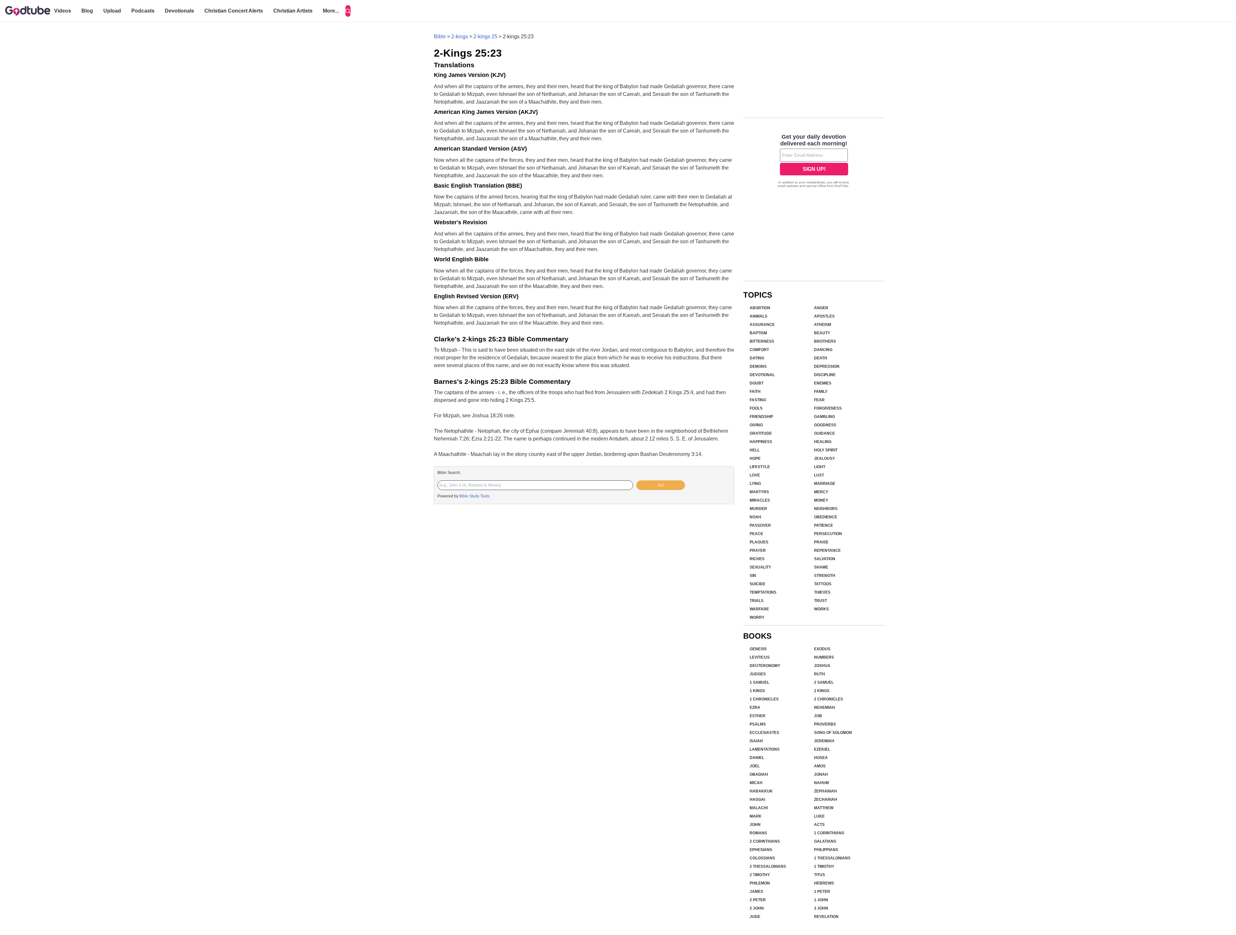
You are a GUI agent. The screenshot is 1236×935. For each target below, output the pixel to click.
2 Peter (758, 900)
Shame (821, 567)
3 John (821, 908)
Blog (87, 11)
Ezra (755, 707)
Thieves (822, 592)
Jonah (821, 774)
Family (821, 391)
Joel (755, 766)
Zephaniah (825, 791)
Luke (819, 816)
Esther (757, 716)
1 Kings (757, 691)
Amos (820, 766)
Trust (820, 600)
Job (818, 716)
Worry (757, 617)
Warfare (759, 609)
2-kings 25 (485, 36)
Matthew (823, 808)
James (756, 891)
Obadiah (759, 774)
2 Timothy (760, 875)
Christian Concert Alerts (233, 11)
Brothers (825, 341)
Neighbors (826, 508)
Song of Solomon (833, 732)
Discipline (825, 375)
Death (820, 358)
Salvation (824, 559)
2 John (757, 908)
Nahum (821, 783)
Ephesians (761, 849)
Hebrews (824, 883)
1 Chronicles (764, 699)
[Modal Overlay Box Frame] (814, 161)
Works (821, 609)
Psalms (758, 724)
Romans (758, 833)
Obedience (825, 517)
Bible (440, 36)
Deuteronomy (765, 665)
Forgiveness (828, 408)
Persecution (828, 534)
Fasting (758, 400)
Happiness (761, 442)
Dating (757, 358)
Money (821, 500)
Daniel (757, 757)
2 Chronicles (828, 699)
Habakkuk (761, 791)
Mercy (821, 492)
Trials (756, 600)
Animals (758, 316)
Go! (661, 485)
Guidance (824, 433)
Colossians (762, 858)
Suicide (757, 584)
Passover (760, 525)
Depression (826, 366)
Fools (756, 408)
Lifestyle (760, 467)
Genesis (758, 649)
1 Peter (822, 891)
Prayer (758, 550)
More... (331, 11)
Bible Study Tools (474, 496)
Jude (755, 916)
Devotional (762, 375)
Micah (756, 783)
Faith (755, 391)
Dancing (823, 349)
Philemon (760, 883)
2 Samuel (824, 682)
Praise (821, 542)
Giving (756, 425)
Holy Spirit (826, 450)
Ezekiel (822, 749)
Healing (822, 442)
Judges (758, 674)
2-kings (459, 36)
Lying (755, 483)
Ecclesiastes (764, 732)
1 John (821, 900)
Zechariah (825, 799)
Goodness (825, 425)
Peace (756, 534)
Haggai (757, 799)
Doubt (756, 383)
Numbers (824, 657)
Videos (62, 11)
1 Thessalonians (832, 858)
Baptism (758, 333)
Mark (756, 816)
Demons (758, 366)
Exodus (822, 649)
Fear (819, 400)
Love (755, 475)
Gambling (824, 416)
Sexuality (760, 567)
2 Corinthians (765, 841)
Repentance (827, 550)
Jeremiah (824, 741)
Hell (755, 450)
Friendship (761, 416)
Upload (112, 11)
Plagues (759, 542)
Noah (755, 517)
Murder (758, 508)
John (755, 824)
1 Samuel (759, 682)
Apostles (824, 316)
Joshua (822, 665)
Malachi (759, 808)
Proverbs (825, 724)
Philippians (826, 849)
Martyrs (759, 492)
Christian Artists (293, 11)
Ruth (819, 674)
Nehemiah (824, 707)
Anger (821, 308)
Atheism (822, 324)
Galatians (825, 841)
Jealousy (824, 458)
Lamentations (765, 749)
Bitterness (762, 341)
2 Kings (821, 691)
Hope (755, 458)
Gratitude (761, 433)
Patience (823, 525)
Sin (753, 575)
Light (819, 467)
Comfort (759, 349)
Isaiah (756, 741)
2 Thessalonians (768, 866)
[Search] (348, 11)
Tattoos (822, 584)
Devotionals (179, 11)
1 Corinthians (829, 833)
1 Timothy (824, 866)
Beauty (822, 333)
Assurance (762, 324)
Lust (819, 475)
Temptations (763, 592)
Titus (819, 875)
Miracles (760, 500)
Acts (819, 824)
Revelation (826, 916)
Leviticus (760, 657)
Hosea (821, 757)
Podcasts (142, 11)
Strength (824, 575)
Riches (757, 559)
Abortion (760, 308)
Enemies (822, 383)
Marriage (824, 483)
